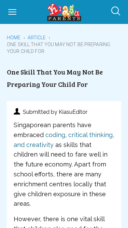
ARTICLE (37, 37)
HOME (14, 37)
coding (55, 134)
